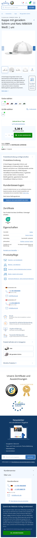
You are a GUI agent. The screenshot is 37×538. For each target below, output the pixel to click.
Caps (15, 13)
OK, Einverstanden (16, 533)
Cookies (8, 515)
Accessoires (8, 13)
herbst (31, 241)
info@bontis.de (13, 296)
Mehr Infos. (26, 193)
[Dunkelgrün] (24, 103)
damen (31, 235)
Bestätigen (30, 457)
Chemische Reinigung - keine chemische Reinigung (21, 278)
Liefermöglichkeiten (20, 124)
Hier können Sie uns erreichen (19, 501)
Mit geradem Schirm (25, 13)
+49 (14, 291)
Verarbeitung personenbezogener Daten (23, 462)
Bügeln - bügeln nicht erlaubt (15, 274)
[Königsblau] (16, 103)
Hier (5, 529)
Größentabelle (32, 109)
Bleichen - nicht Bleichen (14, 264)
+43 (14, 303)
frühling (22, 241)
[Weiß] (3, 103)
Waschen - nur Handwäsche (15, 260)
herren (27, 235)
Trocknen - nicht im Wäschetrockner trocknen (19, 269)
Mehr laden (4, 91)
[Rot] (7, 103)
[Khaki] (20, 103)
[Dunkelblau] (12, 103)
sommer (27, 241)
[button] (34, 48)
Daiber (31, 232)
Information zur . (18, 462)
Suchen (31, 7)
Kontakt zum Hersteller (10, 250)
